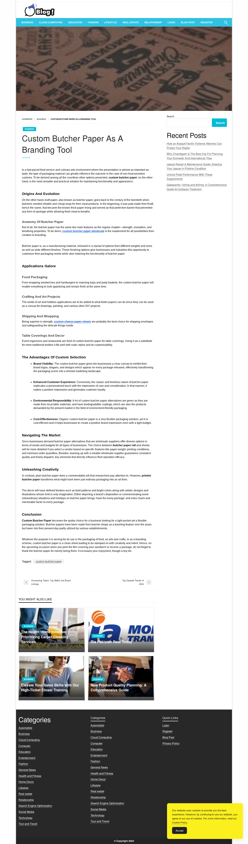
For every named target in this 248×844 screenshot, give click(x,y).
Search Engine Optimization (35, 806)
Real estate (131, 22)
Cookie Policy (179, 822)
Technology (25, 818)
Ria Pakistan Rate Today (111, 641)
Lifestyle (110, 22)
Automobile (25, 728)
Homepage (27, 119)
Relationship (153, 22)
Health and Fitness (30, 776)
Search (170, 116)
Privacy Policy (171, 743)
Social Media (26, 812)
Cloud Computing (51, 22)
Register (207, 22)
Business (27, 22)
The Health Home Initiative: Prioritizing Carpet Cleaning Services (44, 636)
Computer (24, 746)
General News (27, 770)
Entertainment (27, 758)
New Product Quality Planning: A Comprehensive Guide (118, 687)
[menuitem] (27, 22)
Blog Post (188, 22)
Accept (179, 830)
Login (171, 22)
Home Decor (26, 782)
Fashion (93, 22)
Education (75, 22)
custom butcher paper (49, 561)
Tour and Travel (28, 824)
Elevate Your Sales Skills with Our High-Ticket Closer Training (50, 687)
